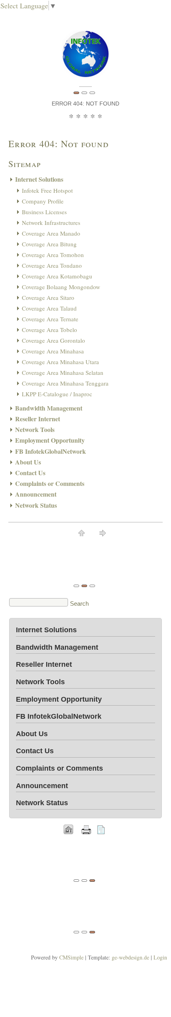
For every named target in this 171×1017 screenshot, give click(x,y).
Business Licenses (44, 212)
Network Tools (34, 429)
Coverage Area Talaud (49, 308)
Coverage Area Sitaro (48, 297)
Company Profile (43, 201)
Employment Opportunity (50, 440)
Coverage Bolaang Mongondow (61, 287)
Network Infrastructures (51, 222)
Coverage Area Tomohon (53, 255)
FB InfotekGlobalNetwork (50, 451)
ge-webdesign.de (130, 957)
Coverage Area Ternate (50, 319)
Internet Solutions (39, 179)
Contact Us (30, 472)
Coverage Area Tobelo (49, 330)
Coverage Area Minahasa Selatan (62, 372)
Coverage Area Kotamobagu (57, 276)
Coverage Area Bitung (49, 244)
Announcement (35, 494)
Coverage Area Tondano (52, 265)
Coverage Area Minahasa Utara (60, 362)
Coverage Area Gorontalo (53, 340)
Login (160, 957)
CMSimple (71, 957)
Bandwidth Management (48, 408)
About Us (28, 461)
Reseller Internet (37, 418)
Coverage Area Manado (51, 233)
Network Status (36, 505)
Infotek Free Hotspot (47, 190)
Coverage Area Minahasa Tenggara (65, 383)
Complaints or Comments (49, 483)
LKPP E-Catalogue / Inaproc (57, 394)
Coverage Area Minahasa (53, 351)
